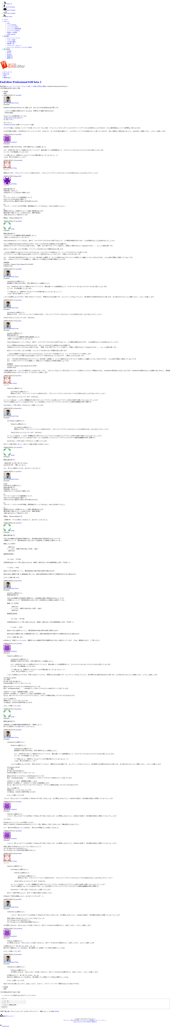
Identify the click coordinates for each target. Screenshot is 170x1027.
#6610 (20, 300)
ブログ (6, 19)
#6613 (20, 408)
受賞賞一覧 (10, 43)
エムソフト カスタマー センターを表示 (19, 47)
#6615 (20, 471)
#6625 (20, 801)
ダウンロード (66, 1020)
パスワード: (5, 1003)
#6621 (20, 643)
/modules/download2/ (10, 124)
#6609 (20, 269)
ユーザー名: (5, 1001)
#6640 (20, 853)
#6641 (20, 899)
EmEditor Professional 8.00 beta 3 (20, 82)
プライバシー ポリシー (14, 45)
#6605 (20, 160)
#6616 (20, 523)
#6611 (19, 321)
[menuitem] (87, 20)
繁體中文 (10, 58)
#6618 (20, 580)
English (9, 51)
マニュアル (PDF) (12, 27)
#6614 (20, 447)
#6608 (20, 221)
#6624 (20, 730)
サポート (6, 21)
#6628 (20, 831)
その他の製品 (11, 41)
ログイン (4, 1007)
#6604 (20, 134)
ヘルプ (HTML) (12, 25)
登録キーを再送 (12, 32)
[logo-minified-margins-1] (12, 69)
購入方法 (73, 1020)
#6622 (20, 709)
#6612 (20, 375)
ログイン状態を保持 (10, 1005)
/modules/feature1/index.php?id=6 (13, 118)
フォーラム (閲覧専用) (14, 28)
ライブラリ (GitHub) (13, 30)
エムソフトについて (13, 38)
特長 (78, 1020)
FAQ (8, 23)
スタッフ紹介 (11, 40)
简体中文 (10, 56)
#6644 (20, 954)
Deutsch (9, 54)
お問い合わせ (11, 34)
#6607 (20, 176)
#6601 (20, 95)
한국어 (9, 52)
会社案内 (6, 36)
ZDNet (57, 1011)
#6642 (20, 928)
